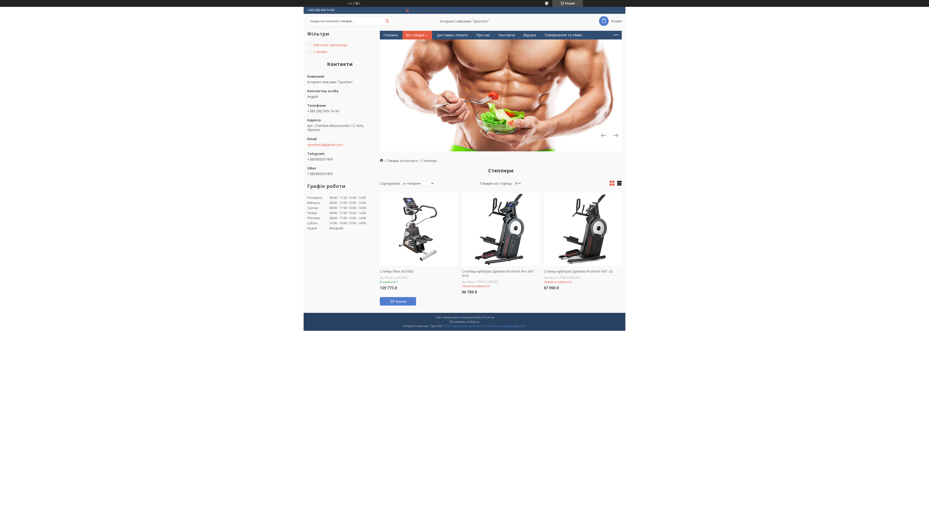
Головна (390, 35)
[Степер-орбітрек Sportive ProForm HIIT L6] (583, 229)
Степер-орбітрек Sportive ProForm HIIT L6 (578, 271)
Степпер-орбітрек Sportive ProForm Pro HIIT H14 (498, 273)
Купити (401, 301)
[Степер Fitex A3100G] (419, 229)
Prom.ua (488, 317)
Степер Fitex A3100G (396, 271)
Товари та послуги (402, 161)
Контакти (507, 35)
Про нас (483, 35)
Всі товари (415, 35)
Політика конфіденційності (506, 326)
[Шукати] (387, 21)
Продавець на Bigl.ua (464, 322)
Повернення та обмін (563, 35)
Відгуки (529, 35)
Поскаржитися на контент (465, 326)
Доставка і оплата (452, 35)
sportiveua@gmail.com (325, 145)
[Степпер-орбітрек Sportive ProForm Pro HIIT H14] (501, 229)
